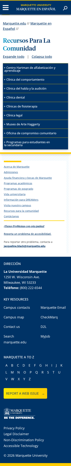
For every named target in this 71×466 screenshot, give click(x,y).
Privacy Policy (14, 428)
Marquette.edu (14, 23)
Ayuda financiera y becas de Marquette (28, 178)
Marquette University (36, 5)
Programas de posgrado (18, 188)
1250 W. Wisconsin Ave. (22, 277)
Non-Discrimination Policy (24, 440)
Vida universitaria (14, 194)
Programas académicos (18, 183)
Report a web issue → (25, 393)
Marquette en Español (36, 9)
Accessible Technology (21, 446)
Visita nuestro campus (17, 205)
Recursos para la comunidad (21, 211)
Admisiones (11, 172)
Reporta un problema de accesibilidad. (27, 234)
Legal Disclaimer (16, 434)
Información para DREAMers (21, 199)
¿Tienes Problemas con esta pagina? (24, 226)
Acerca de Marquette (16, 166)
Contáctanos (11, 216)
